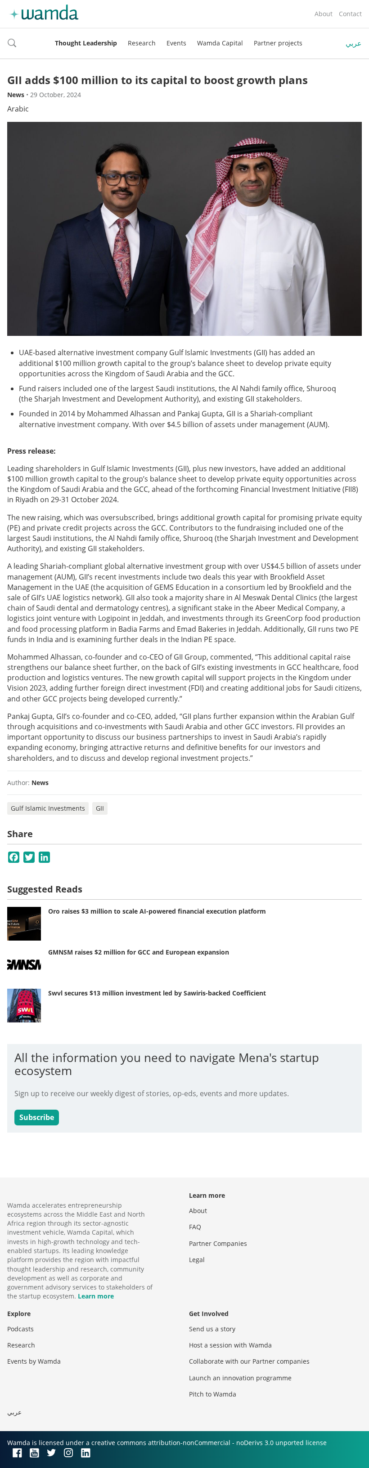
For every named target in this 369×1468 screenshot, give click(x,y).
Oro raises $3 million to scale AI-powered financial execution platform (157, 911)
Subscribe (36, 1117)
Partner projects (278, 43)
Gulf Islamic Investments (48, 808)
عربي (354, 43)
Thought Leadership (86, 43)
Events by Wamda (34, 1361)
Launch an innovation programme (240, 1378)
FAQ (195, 1227)
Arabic (18, 109)
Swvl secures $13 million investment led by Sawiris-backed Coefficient (157, 993)
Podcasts (20, 1329)
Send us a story (212, 1329)
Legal (197, 1259)
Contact (350, 13)
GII (100, 808)
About (324, 13)
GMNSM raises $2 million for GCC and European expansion (138, 952)
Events (176, 43)
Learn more (96, 1296)
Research (142, 43)
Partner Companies (218, 1243)
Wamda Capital (220, 43)
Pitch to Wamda (212, 1394)
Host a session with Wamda (230, 1345)
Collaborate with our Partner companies (249, 1361)
